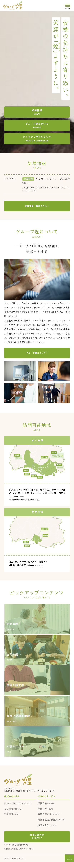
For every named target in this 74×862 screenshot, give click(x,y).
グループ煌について (17, 803)
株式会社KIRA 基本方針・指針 (19, 849)
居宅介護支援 (49, 814)
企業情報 (13, 808)
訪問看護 (46, 803)
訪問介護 (45, 808)
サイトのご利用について (17, 845)
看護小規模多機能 (51, 819)
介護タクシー (47, 825)
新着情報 (11, 814)
